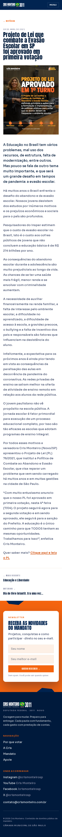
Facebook (22, 789)
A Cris (7, 748)
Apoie (7, 759)
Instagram (23, 777)
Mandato (9, 754)
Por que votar (12, 742)
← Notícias (9, 21)
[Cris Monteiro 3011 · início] (14, 5)
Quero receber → (31, 668)
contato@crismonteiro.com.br (24, 802)
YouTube (19, 783)
